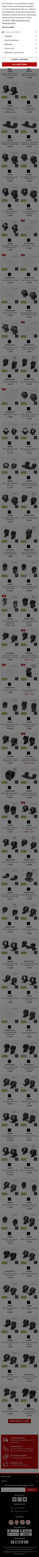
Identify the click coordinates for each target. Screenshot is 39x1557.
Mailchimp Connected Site (14, 52)
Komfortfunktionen (12, 40)
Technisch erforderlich (13, 32)
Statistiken (8, 36)
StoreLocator (9, 48)
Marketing (8, 44)
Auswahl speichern (19, 59)
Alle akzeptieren (19, 64)
